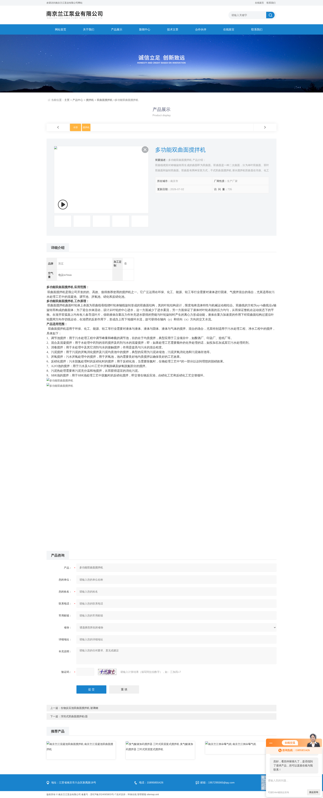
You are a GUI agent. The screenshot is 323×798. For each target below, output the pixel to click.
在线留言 (259, 2)
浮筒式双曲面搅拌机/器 (74, 716)
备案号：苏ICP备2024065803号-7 (98, 794)
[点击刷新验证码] (107, 672)
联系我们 (271, 2)
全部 (75, 127)
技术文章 (172, 29)
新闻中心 (144, 29)
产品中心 (78, 99)
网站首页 (60, 29)
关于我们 (88, 29)
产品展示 (116, 29)
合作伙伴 (200, 29)
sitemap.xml (153, 794)
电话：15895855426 (151, 782)
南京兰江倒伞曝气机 (244, 744)
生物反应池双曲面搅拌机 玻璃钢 (79, 707)
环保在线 (132, 794)
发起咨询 (313, 792)
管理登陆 (141, 794)
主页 (67, 99)
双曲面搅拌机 (105, 99)
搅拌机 (90, 99)
